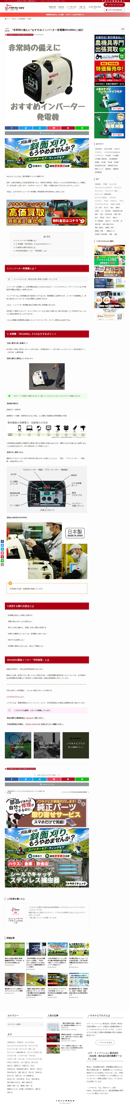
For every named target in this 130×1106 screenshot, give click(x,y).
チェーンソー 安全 (112, 191)
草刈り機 (115, 221)
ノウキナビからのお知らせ (112, 152)
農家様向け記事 (112, 165)
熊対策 (102, 217)
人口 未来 (98, 207)
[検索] (123, 1)
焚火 (96, 217)
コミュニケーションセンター (103, 187)
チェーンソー (99, 191)
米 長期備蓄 (99, 221)
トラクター (98, 152)
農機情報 (115, 169)
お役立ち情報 (108, 149)
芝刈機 (103, 162)
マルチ (106, 201)
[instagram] (108, 1)
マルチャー (113, 201)
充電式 (97, 211)
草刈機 (17, 34)
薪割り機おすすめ (108, 224)
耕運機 (97, 162)
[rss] (118, 1)
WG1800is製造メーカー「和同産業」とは (31, 251)
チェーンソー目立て (101, 197)
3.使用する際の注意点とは (25, 247)
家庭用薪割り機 (117, 211)
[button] (12, 128)
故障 (96, 214)
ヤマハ (122, 201)
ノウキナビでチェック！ (15, 696)
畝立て (108, 217)
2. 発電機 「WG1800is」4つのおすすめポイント (33, 244)
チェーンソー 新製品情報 (103, 194)
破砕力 (115, 217)
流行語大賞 (108, 214)
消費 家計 (117, 214)
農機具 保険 (99, 231)
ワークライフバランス (101, 204)
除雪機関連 (23, 34)
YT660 (105, 184)
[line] (113, 1)
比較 (101, 214)
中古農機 (115, 155)
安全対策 (107, 211)
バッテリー (98, 201)
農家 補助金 (99, 227)
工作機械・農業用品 (101, 159)
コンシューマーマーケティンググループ (15, 921)
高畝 (115, 234)
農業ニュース (99, 169)
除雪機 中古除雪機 (101, 234)
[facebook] (102, 1)
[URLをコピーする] (2, 564)
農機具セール (111, 231)
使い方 (106, 207)
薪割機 (116, 162)
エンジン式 (112, 184)
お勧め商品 (30, 34)
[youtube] (116, 1)
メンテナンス (99, 155)
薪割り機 (97, 224)
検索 (122, 29)
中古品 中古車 (115, 204)
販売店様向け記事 (100, 165)
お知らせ (117, 149)
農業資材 (108, 169)
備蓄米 (118, 207)
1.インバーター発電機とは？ (26, 240)
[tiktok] (110, 1)
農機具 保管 (110, 227)
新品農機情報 (10, 34)
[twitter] (105, 1)
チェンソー (118, 187)
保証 (111, 207)
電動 (110, 234)
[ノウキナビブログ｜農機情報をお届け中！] (14, 7)
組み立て (108, 221)
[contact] (121, 1)
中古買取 (108, 155)
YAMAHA (98, 184)
